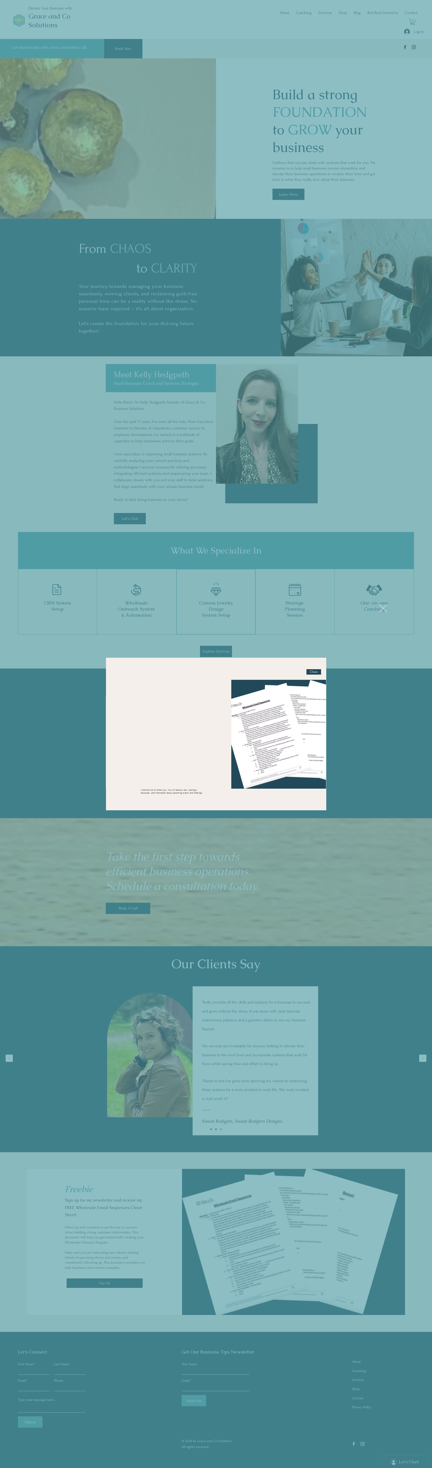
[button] (383, 608)
